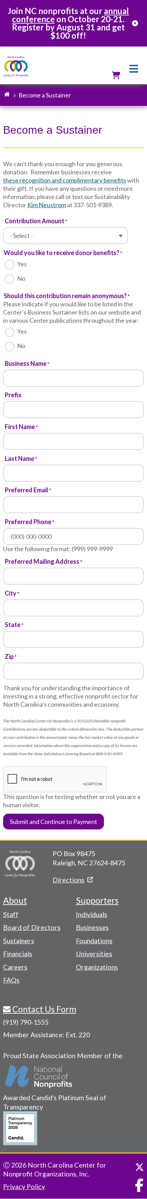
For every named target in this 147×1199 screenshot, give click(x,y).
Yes (22, 264)
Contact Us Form (43, 1009)
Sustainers (18, 940)
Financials (17, 953)
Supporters (97, 900)
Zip (9, 656)
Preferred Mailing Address (42, 561)
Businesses (92, 927)
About (15, 900)
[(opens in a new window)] (39, 1076)
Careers (15, 967)
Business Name (25, 363)
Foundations (94, 940)
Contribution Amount (34, 221)
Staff (10, 914)
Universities (94, 953)
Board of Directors (32, 927)
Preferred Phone (28, 521)
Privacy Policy (24, 1186)
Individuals (91, 914)
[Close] (135, 23)
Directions (68, 880)
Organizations (97, 967)
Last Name (19, 458)
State (13, 624)
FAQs (11, 980)
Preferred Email (26, 490)
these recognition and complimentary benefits (64, 180)
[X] (139, 1167)
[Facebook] (139, 1185)
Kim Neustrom (46, 205)
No (21, 278)
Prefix (13, 395)
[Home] (16, 67)
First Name (20, 426)
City (10, 593)
